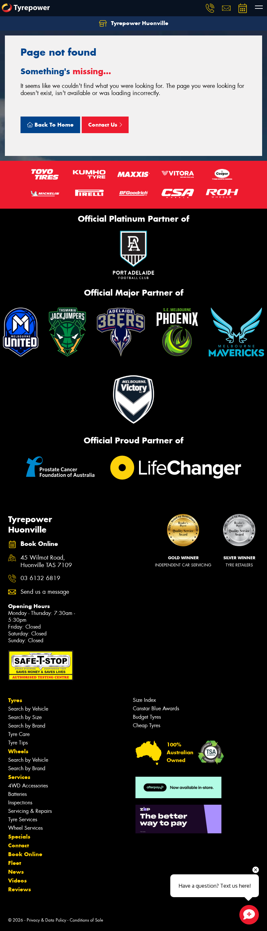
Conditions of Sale (86, 920)
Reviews (19, 889)
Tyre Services (22, 819)
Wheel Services (25, 828)
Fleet (14, 863)
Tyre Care (19, 734)
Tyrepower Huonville (138, 23)
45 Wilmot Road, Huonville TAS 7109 (46, 561)
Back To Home (53, 124)
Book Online (25, 854)
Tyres (15, 700)
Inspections (20, 802)
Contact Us (103, 124)
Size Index (144, 700)
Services (19, 777)
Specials (19, 836)
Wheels (18, 751)
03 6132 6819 (40, 578)
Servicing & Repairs (30, 811)
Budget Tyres (147, 717)
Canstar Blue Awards (156, 708)
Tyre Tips (18, 742)
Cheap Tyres (146, 725)
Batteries (17, 794)
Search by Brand (26, 725)
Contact (18, 845)
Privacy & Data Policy (46, 920)
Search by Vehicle (28, 708)
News (16, 871)
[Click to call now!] (210, 8)
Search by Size (25, 717)
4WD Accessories (28, 785)
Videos (17, 880)
